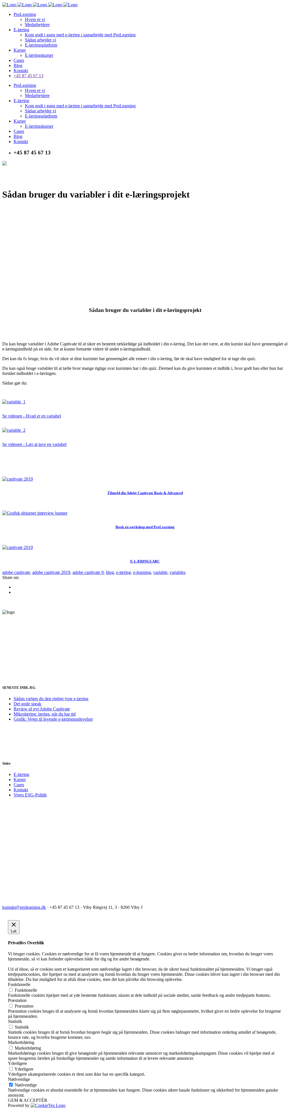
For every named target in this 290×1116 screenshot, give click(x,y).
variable (160, 572)
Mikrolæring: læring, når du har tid (45, 714)
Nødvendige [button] (19, 1079)
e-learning (142, 572)
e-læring (123, 572)
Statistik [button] (15, 1021)
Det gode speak (27, 703)
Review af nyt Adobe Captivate (42, 708)
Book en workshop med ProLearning (145, 527)
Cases (19, 784)
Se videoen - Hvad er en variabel (31, 416)
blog (110, 572)
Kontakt (21, 789)
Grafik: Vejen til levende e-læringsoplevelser (53, 719)
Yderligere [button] (17, 1063)
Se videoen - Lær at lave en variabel (34, 444)
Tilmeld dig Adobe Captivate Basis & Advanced (145, 493)
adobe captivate (16, 572)
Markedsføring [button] (21, 1042)
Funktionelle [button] (19, 984)
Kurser (20, 779)
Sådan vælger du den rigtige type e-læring (51, 698)
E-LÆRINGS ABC (145, 561)
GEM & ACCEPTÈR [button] (27, 1100)
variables (177, 572)
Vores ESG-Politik (30, 794)
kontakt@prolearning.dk (24, 907)
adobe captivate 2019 (51, 572)
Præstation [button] (17, 1000)
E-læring (21, 774)
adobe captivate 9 (88, 572)
